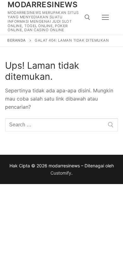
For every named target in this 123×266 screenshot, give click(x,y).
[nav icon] (105, 17)
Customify (60, 173)
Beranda (16, 40)
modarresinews (43, 4)
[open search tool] (87, 17)
